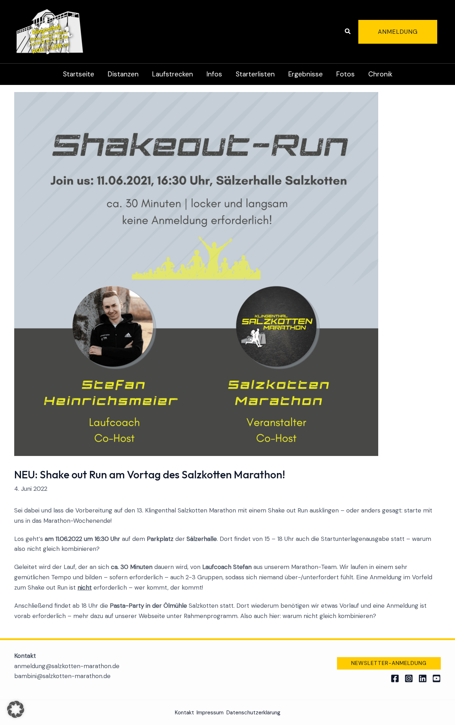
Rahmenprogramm (210, 616)
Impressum (210, 712)
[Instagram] (409, 678)
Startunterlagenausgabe (355, 539)
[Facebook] (395, 678)
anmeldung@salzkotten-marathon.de (66, 666)
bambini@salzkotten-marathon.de (62, 676)
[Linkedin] (422, 678)
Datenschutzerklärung (253, 712)
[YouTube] (436, 678)
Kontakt (184, 712)
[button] (348, 32)
